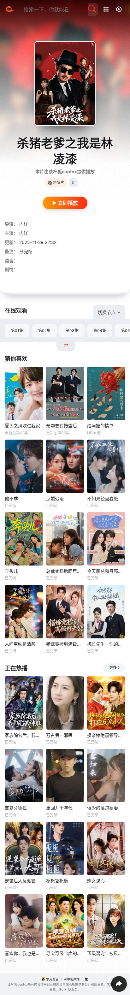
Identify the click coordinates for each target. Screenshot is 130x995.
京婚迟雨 (55, 498)
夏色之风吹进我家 (22, 425)
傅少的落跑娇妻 (102, 807)
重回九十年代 (59, 807)
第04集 (99, 330)
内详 (23, 224)
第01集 (17, 330)
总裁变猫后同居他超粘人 (65, 571)
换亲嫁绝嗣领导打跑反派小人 (106, 735)
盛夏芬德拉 (16, 807)
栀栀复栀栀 (57, 880)
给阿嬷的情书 (100, 425)
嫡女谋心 (96, 880)
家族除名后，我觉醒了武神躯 (24, 735)
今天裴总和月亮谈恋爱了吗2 (106, 571)
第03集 (72, 330)
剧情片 (58, 182)
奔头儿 (11, 571)
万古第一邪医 (59, 735)
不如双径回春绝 (102, 498)
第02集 (44, 330)
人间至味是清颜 (20, 644)
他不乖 (11, 498)
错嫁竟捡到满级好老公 (65, 644)
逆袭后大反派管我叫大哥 (24, 880)
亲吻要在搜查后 (61, 425)
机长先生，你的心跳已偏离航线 (106, 644)
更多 (113, 667)
